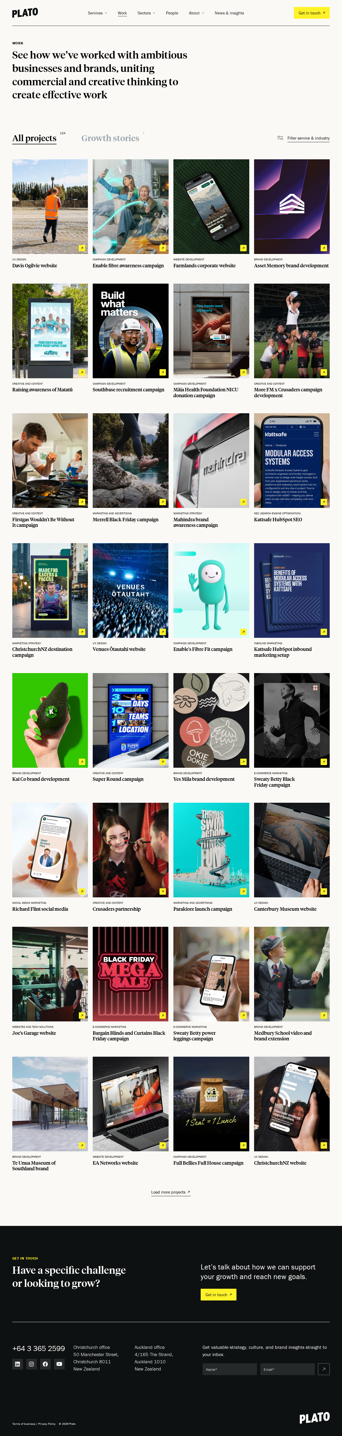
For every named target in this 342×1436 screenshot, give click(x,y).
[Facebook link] (45, 1364)
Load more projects (168, 1192)
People (172, 13)
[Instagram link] (31, 1364)
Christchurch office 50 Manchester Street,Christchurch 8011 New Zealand (96, 1358)
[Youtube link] (59, 1364)
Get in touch (310, 13)
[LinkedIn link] (17, 1364)
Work (122, 13)
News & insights (229, 13)
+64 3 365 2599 (38, 1348)
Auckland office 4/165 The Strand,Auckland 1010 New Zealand (154, 1358)
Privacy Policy (47, 1424)
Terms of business (23, 1424)
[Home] (25, 13)
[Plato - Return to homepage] (315, 1417)
